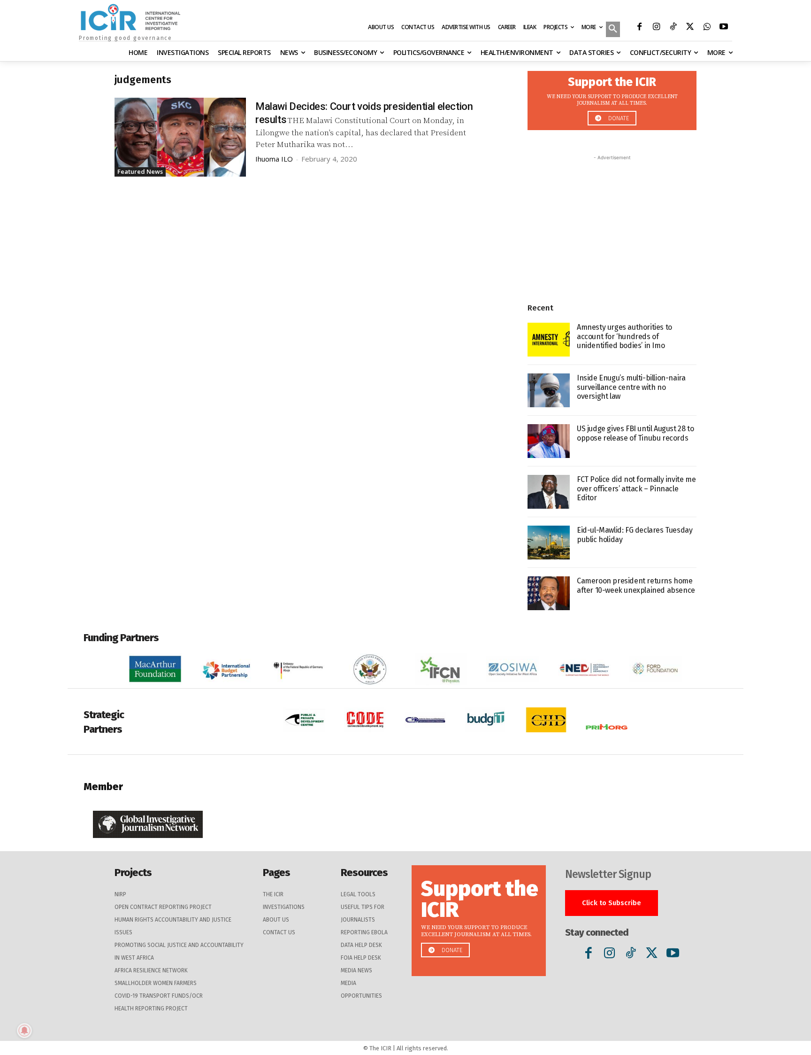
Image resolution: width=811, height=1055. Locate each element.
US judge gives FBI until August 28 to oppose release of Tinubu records (635, 433)
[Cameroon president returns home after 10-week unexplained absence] (549, 593)
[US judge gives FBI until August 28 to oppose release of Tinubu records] (549, 441)
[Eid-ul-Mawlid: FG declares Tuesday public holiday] (549, 542)
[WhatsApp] (706, 27)
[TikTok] (673, 27)
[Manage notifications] (24, 1030)
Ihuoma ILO (274, 158)
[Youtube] (723, 27)
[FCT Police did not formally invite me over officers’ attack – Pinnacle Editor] (549, 492)
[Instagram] (656, 27)
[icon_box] (612, 98)
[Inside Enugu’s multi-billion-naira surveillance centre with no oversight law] (549, 390)
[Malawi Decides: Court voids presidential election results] (180, 137)
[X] (689, 27)
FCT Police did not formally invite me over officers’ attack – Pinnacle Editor (636, 488)
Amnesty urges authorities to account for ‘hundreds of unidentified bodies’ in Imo (624, 336)
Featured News (140, 171)
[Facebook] (639, 27)
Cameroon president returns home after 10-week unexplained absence (636, 585)
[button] (613, 30)
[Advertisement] (612, 221)
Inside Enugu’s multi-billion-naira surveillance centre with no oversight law (631, 386)
